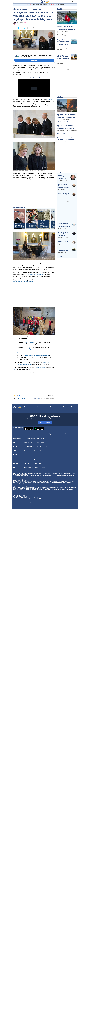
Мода (36, 467)
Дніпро (38, 438)
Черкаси (42, 438)
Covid (40, 463)
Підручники (29, 446)
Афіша (25, 467)
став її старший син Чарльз (25, 349)
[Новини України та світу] (36, 398)
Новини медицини (28, 463)
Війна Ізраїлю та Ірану (45, 4)
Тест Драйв (26, 450)
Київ (25, 438)
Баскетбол (30, 442)
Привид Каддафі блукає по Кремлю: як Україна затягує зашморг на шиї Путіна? (63, 177)
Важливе (59, 8)
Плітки (29, 467)
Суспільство (66, 434)
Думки (59, 172)
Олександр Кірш (61, 237)
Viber (14, 369)
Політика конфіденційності (68, 406)
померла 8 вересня (28, 342)
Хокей (35, 442)
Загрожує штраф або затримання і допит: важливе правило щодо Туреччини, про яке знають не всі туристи (66, 27)
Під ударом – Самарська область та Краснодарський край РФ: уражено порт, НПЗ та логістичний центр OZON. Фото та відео (66, 115)
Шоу (41, 398)
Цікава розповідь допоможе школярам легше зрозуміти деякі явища (63, 48)
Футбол (25, 442)
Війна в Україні (35, 4)
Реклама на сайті (27, 408)
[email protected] (29, 498)
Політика (24, 434)
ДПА (41, 446)
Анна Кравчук (20, 22)
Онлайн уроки (36, 446)
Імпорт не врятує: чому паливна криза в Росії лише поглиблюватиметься (63, 195)
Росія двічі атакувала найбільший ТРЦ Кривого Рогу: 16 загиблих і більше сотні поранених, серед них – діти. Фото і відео (66, 139)
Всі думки (60, 256)
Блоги (56, 434)
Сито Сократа (60, 228)
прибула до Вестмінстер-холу (35, 274)
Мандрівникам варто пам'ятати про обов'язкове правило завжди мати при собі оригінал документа (66, 33)
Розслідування (50, 434)
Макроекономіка (36, 459)
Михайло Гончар (61, 198)
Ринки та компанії (28, 459)
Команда (39, 406)
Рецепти (26, 454)
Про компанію (27, 406)
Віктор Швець (60, 180)
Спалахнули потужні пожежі (63, 119)
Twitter (50, 99)
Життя (40, 434)
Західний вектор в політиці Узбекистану (63, 249)
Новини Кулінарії (35, 454)
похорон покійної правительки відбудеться (36, 355)
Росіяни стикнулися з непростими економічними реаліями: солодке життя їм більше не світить (64, 225)
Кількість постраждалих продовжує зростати (67, 143)
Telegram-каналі (40, 367)
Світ (31, 434)
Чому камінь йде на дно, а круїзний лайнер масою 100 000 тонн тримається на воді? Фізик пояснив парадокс (63, 42)
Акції (38, 450)
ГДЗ (25, 446)
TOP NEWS (60, 96)
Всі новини (74, 434)
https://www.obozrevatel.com (56, 473)
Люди (25, 22)
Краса (33, 467)
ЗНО (43, 446)
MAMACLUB (35, 463)
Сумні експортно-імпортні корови (64, 242)
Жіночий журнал (42, 467)
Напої (30, 454)
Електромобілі (33, 450)
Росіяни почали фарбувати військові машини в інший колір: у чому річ (63, 57)
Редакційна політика (21, 398)
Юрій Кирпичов (61, 244)
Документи (39, 408)
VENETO (52, 4)
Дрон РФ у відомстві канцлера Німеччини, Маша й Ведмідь (63, 234)
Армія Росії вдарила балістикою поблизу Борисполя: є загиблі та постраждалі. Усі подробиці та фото (66, 127)
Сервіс (41, 450)
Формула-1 (42, 442)
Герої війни (28, 4)
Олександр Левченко (62, 252)
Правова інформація (54, 406)
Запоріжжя (33, 438)
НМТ (46, 446)
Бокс (38, 442)
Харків (28, 438)
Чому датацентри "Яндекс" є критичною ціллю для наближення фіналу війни (63, 186)
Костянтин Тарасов (61, 189)
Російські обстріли (60, 4)
